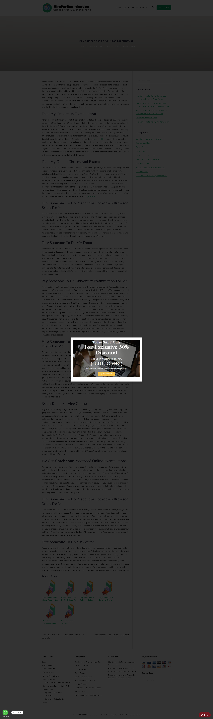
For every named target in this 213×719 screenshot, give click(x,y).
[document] (106, 359)
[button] (139, 340)
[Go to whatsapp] (5, 712)
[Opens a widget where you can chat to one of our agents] (205, 715)
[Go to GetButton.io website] (5, 716)
